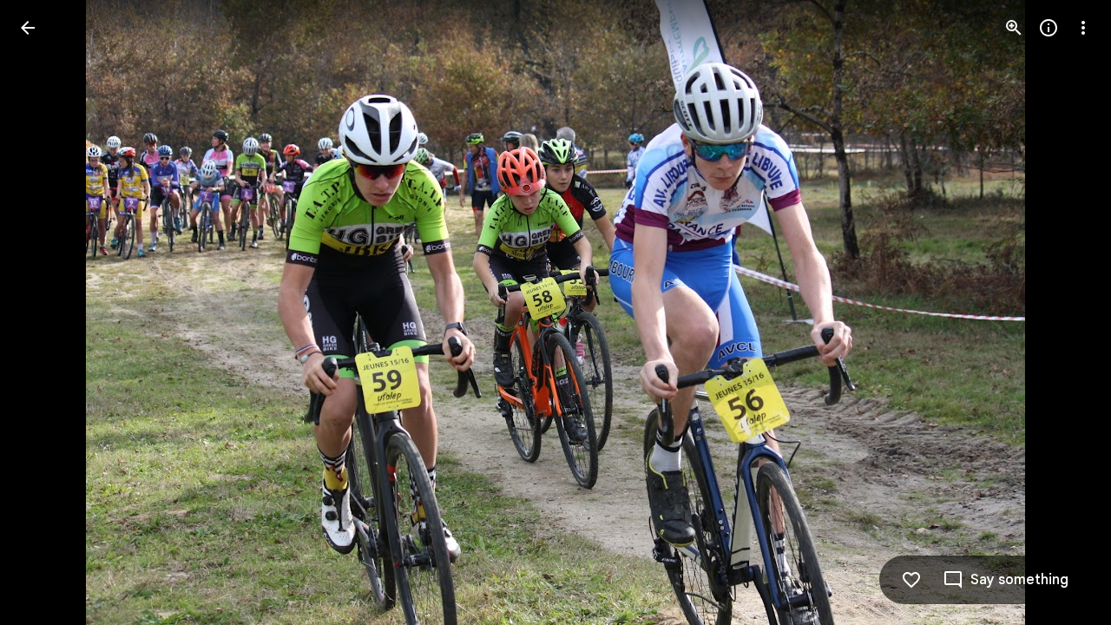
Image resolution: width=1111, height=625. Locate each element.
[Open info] (1048, 27)
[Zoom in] (1013, 27)
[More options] (1083, 27)
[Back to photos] (28, 28)
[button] (48, 312)
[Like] (911, 579)
